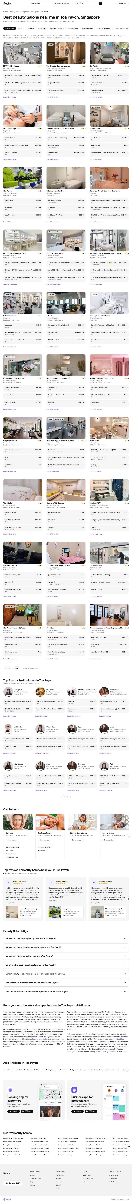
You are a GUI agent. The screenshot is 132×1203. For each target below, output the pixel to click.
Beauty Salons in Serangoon (94, 1155)
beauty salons (42, 1022)
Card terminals (60, 1182)
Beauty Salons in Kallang (11, 1145)
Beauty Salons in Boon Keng (67, 1141)
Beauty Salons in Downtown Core (68, 1148)
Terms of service (87, 1178)
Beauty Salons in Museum (11, 1148)
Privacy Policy (86, 1175)
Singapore (25, 11)
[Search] (100, 3)
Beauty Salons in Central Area (40, 1148)
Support (58, 1185)
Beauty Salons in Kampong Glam (13, 1138)
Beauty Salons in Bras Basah (39, 1141)
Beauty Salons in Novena (11, 1151)
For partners (60, 1175)
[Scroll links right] (128, 1146)
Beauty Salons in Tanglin (38, 1155)
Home (5, 11)
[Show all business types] (127, 1070)
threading (31, 1039)
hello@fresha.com (106, 1049)
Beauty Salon (14, 11)
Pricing (58, 1178)
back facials (43, 1039)
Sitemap (32, 1185)
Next (17, 668)
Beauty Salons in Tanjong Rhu (12, 1141)
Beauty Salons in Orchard (39, 1145)
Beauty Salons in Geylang (93, 1148)
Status (58, 1188)
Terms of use (86, 1182)
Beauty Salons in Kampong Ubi (95, 1151)
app (100, 1017)
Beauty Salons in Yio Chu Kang (95, 1145)
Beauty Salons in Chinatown (66, 1145)
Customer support (35, 1178)
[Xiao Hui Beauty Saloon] (82, 837)
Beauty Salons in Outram (66, 1151)
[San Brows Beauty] (50, 837)
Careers (32, 1175)
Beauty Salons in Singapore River (68, 1138)
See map (71, 21)
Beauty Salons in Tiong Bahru (67, 1155)
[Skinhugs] (18, 837)
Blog (31, 1182)
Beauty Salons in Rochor (38, 1138)
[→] (128, 836)
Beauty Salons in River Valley (40, 1151)
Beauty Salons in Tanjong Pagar (95, 1138)
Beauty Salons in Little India (12, 1155)
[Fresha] (7, 3)
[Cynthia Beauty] (114, 837)
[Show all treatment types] (127, 28)
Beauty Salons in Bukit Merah (94, 1141)
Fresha (10, 1012)
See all (66, 797)
